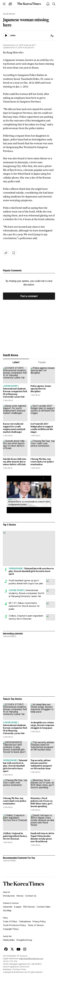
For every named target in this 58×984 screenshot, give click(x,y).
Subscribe (7, 907)
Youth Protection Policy (14, 925)
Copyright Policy (11, 929)
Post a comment (29, 296)
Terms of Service (36, 925)
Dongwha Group (24, 940)
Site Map (7, 910)
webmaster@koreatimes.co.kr (31, 959)
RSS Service (29, 907)
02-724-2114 (11, 961)
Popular (42, 362)
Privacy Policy (39, 921)
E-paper (18, 907)
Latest (15, 362)
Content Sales (43, 907)
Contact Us (30, 896)
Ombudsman (25, 921)
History (20, 896)
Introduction (9, 896)
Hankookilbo (9, 940)
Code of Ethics (10, 921)
